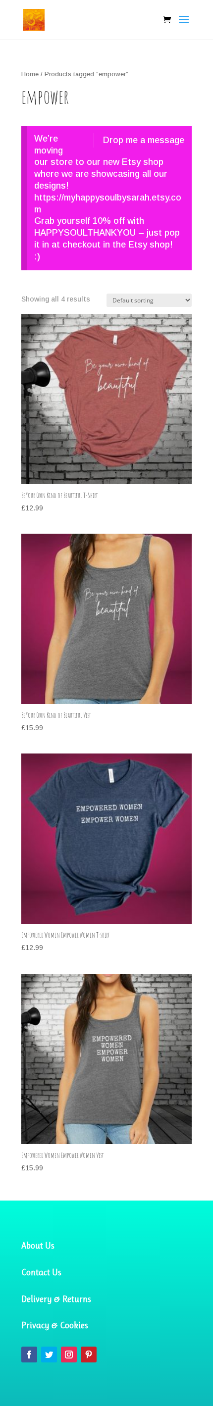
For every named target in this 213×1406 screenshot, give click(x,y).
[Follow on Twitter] (49, 1354)
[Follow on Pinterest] (89, 1354)
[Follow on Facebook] (29, 1354)
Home (30, 74)
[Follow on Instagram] (69, 1354)
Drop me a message (143, 140)
